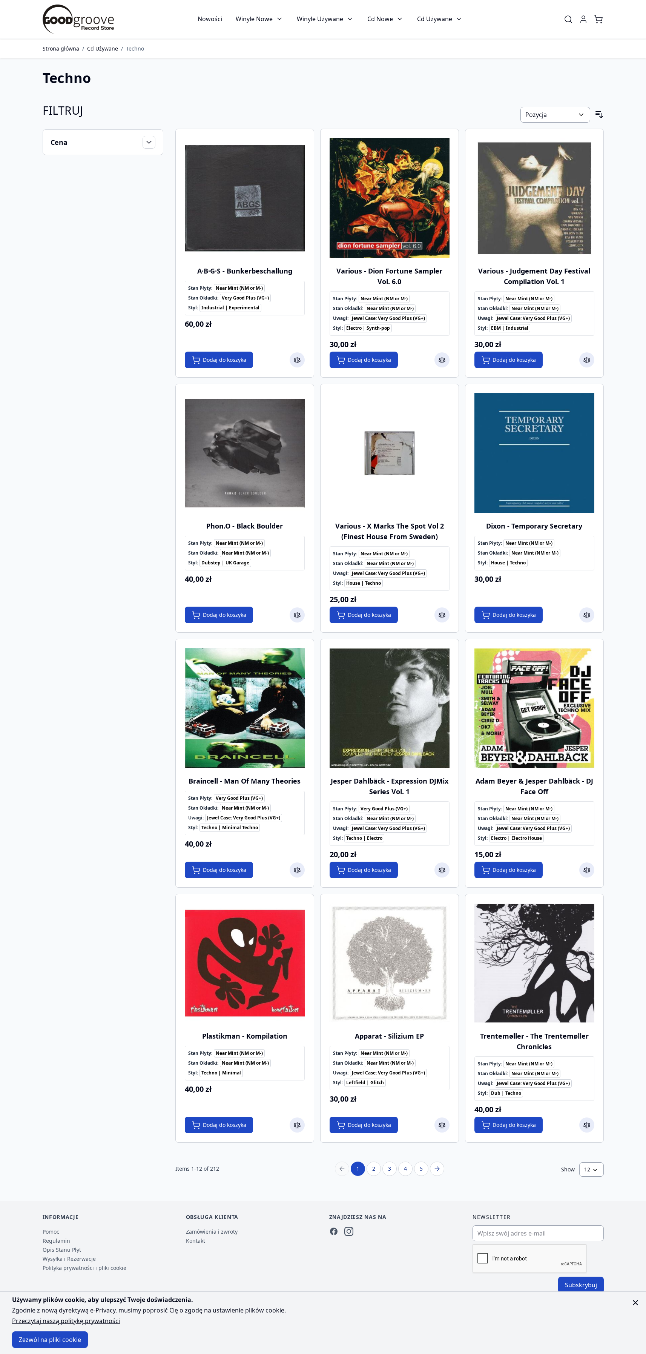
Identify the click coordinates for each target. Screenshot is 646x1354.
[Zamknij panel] (635, 1302)
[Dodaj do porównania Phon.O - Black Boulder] (297, 614)
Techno (135, 48)
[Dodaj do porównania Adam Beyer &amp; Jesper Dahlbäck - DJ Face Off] (586, 870)
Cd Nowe (380, 19)
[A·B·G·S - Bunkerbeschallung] (245, 198)
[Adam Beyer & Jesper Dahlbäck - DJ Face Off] (534, 708)
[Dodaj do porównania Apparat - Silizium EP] (442, 1125)
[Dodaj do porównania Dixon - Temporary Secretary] (586, 614)
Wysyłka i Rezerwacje (69, 1258)
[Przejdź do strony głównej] (78, 19)
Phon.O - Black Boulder (244, 525)
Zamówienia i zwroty (212, 1231)
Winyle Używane (320, 19)
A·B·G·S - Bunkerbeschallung (244, 270)
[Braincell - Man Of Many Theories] (245, 708)
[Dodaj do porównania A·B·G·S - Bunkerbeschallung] (297, 359)
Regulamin (56, 1240)
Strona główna (61, 48)
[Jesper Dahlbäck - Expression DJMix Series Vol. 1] (390, 708)
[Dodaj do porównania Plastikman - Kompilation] (297, 1125)
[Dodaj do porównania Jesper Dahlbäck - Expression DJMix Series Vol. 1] (442, 870)
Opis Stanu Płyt (62, 1249)
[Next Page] (437, 1169)
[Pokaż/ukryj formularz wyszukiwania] (568, 19)
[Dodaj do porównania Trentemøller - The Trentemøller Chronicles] (586, 1125)
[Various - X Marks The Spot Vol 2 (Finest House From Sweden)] (390, 453)
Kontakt (195, 1240)
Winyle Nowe (254, 19)
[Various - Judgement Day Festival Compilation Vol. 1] (534, 198)
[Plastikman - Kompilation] (245, 963)
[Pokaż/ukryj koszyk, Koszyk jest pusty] (598, 19)
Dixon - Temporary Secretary (534, 525)
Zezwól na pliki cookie (50, 1340)
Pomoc (51, 1231)
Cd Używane (434, 19)
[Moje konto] (583, 19)
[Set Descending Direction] (599, 114)
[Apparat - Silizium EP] (390, 963)
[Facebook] (333, 1231)
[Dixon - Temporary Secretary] (534, 453)
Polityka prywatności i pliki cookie (84, 1267)
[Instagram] (348, 1231)
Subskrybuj (581, 1285)
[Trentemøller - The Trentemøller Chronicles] (534, 963)
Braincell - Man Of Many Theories (245, 780)
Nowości (210, 19)
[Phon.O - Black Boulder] (245, 453)
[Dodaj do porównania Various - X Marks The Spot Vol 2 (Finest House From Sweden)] (442, 614)
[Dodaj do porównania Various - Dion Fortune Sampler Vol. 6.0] (442, 359)
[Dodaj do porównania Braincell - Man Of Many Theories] (297, 870)
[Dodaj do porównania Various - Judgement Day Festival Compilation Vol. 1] (586, 359)
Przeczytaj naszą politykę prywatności (66, 1321)
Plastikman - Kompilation (244, 1035)
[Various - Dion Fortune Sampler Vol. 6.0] (390, 198)
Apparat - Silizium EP (389, 1035)
